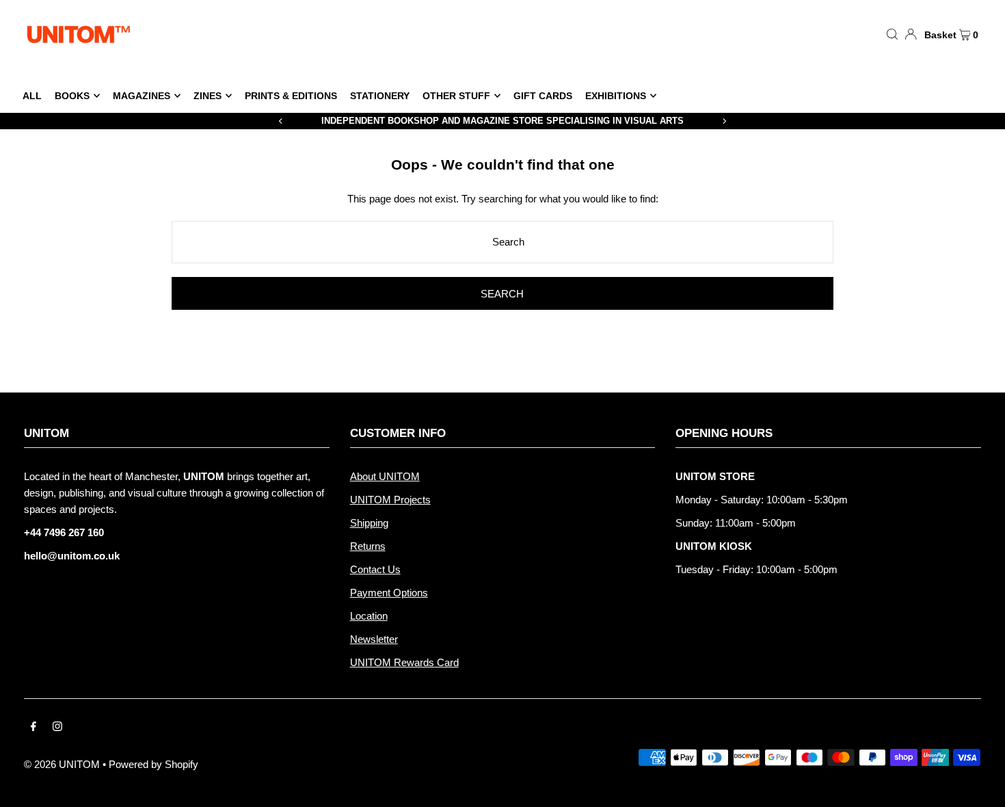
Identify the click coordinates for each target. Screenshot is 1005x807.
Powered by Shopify (153, 764)
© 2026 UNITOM (62, 764)
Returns (368, 546)
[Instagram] (57, 727)
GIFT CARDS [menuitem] (542, 95)
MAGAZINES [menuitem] (141, 95)
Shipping (369, 523)
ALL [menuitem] (32, 95)
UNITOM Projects (390, 499)
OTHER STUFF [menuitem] (456, 95)
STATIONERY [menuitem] (380, 95)
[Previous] (281, 121)
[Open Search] (892, 33)
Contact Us (375, 569)
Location (369, 616)
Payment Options (389, 592)
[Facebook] (33, 727)
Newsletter (374, 639)
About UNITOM (385, 476)
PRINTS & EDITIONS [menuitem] (291, 95)
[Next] (724, 121)
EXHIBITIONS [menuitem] (615, 95)
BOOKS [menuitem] (72, 95)
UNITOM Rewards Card (404, 662)
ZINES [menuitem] (207, 95)
